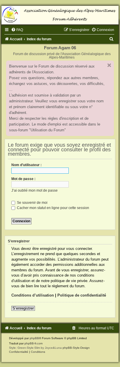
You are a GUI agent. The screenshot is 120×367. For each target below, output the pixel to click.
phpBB (34, 338)
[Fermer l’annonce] (109, 65)
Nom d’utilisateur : (26, 165)
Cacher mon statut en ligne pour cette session (52, 208)
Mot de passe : (23, 179)
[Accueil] (60, 15)
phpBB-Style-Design (76, 347)
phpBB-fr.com (33, 343)
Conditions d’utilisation (32, 295)
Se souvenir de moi (31, 203)
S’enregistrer (23, 308)
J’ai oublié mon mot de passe (34, 190)
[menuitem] (17, 30)
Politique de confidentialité (81, 295)
